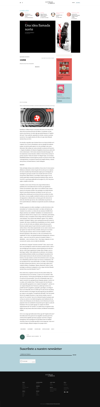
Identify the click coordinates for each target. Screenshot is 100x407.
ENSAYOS (37, 391)
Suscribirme (65, 384)
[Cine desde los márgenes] (64, 68)
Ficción (37, 388)
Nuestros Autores (66, 388)
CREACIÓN (38, 386)
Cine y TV (26, 12)
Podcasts (51, 384)
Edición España (60, 77)
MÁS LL (65, 382)
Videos (78, 12)
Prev (57, 69)
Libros (26, 22)
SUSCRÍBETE (78, 2)
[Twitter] (22, 60)
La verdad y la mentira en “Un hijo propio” (28, 15)
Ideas (37, 393)
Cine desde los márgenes (64, 75)
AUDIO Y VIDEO (52, 382)
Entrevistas (74, 12)
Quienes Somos (66, 387)
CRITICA (23, 391)
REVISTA (51, 387)
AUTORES (64, 342)
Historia (37, 392)
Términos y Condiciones (49, 403)
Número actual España (53, 389)
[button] (20, 2)
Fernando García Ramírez (33, 336)
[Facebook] (20, 60)
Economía (42, 12)
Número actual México (53, 388)
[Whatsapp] (25, 60)
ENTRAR (73, 2)
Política (23, 384)
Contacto (65, 389)
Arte (23, 396)
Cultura (23, 383)
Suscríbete (59, 78)
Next (70, 69)
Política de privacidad (57, 403)
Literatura (23, 388)
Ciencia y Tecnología (60, 12)
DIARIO (23, 382)
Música (23, 394)
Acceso (65, 383)
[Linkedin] (23, 60)
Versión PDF (59, 100)
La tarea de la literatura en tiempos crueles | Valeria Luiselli (76, 16)
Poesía (37, 387)
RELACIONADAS (34, 342)
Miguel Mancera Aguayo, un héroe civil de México (43, 15)
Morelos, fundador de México (63, 98)
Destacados (51, 391)
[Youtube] (67, 392)
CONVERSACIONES (39, 382)
